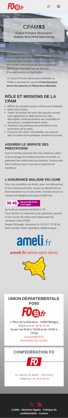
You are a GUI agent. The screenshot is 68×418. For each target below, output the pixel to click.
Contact (43, 413)
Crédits (15, 409)
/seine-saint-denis (34, 252)
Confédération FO (34, 352)
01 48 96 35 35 (40, 326)
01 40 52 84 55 (41, 378)
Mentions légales (31, 409)
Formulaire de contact (34, 340)
